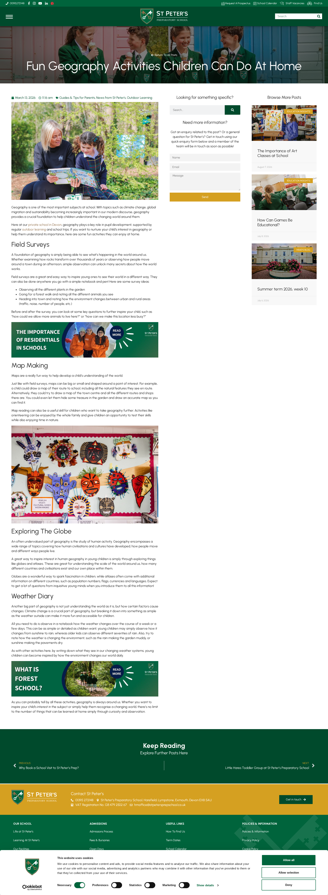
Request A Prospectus (237, 3)
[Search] (232, 110)
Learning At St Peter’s (26, 840)
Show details (205, 885)
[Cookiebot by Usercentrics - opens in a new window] (32, 887)
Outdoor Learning (139, 98)
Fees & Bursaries (100, 840)
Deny (288, 884)
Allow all (289, 860)
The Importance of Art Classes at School (277, 153)
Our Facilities (21, 849)
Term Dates (173, 840)
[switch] (116, 885)
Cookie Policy (250, 849)
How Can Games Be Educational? (275, 222)
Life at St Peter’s (23, 831)
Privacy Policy (250, 840)
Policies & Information (255, 831)
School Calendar (267, 3)
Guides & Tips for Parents (77, 98)
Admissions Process (101, 831)
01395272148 (17, 3)
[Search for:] (298, 16)
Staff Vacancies (295, 3)
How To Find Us (175, 831)
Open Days (97, 849)
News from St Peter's (111, 98)
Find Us (318, 3)
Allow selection (288, 872)
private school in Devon (45, 225)
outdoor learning (34, 229)
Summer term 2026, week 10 (282, 289)
